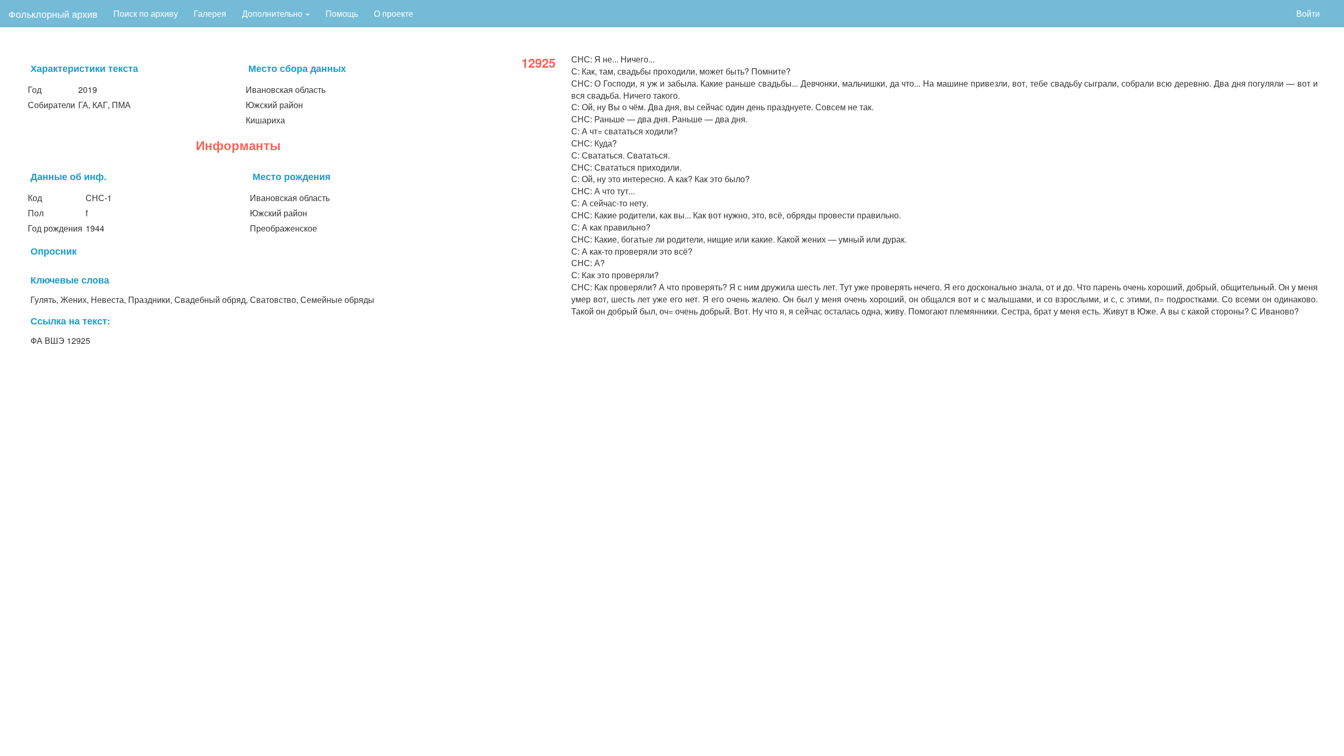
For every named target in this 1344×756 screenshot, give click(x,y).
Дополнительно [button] (273, 13)
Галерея (210, 13)
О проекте (393, 13)
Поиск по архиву (145, 13)
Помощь (342, 13)
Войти (1308, 13)
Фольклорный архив (53, 13)
